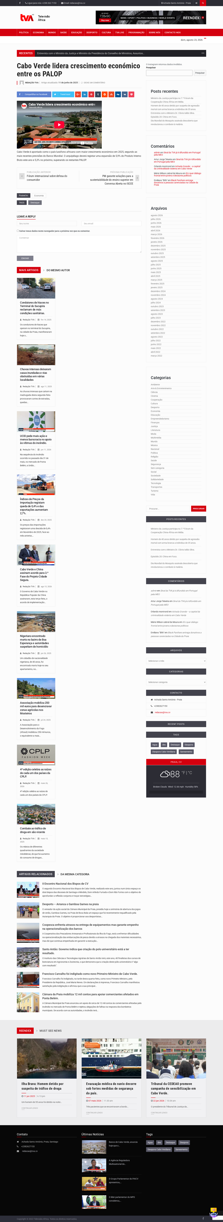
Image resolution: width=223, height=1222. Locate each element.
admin (157, 152)
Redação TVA (32, 82)
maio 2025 (156, 272)
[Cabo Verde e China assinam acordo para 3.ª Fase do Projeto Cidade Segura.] (36, 555)
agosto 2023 (157, 314)
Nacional (155, 449)
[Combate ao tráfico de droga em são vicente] (36, 814)
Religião (154, 456)
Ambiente (155, 384)
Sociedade (155, 475)
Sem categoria (157, 468)
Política (24, 32)
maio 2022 (156, 348)
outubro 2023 (157, 306)
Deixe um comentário (94, 82)
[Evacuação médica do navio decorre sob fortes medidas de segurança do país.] (111, 1058)
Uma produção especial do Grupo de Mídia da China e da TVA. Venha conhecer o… (81, 53)
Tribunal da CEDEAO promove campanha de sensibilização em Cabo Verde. (173, 1088)
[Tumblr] (98, 94)
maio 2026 (156, 227)
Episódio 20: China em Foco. (164, 117)
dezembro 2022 (158, 321)
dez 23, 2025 (46, 520)
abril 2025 (155, 276)
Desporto (91, 32)
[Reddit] (105, 94)
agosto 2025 (157, 261)
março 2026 (156, 234)
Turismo (154, 491)
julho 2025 (156, 264)
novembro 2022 (158, 325)
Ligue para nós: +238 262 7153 (41, 3)
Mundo (52, 32)
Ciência (154, 392)
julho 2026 (156, 219)
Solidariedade (157, 479)
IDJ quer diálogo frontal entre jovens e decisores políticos (177, 174)
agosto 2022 (157, 337)
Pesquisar (151, 67)
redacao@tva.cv (162, 712)
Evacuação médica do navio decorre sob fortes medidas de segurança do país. (111, 1088)
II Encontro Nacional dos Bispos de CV (65, 883)
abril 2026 (155, 230)
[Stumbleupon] (111, 94)
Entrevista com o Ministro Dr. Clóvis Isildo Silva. (173, 113)
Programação (136, 32)
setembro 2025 (158, 257)
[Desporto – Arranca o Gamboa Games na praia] (28, 910)
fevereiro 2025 (157, 283)
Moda (153, 434)
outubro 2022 (157, 329)
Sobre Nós (154, 32)
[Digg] (118, 94)
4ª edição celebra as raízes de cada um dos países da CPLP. (35, 773)
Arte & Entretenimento (161, 388)
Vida (153, 494)
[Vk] (125, 94)
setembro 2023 (158, 310)
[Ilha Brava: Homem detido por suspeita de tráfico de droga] (47, 1058)
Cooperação (156, 400)
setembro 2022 (158, 333)
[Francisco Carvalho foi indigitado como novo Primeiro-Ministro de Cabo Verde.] (28, 980)
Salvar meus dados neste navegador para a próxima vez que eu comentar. (54, 231)
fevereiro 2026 (157, 238)
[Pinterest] (91, 94)
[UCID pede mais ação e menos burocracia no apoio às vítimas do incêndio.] (36, 421)
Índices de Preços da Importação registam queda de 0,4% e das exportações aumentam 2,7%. (34, 506)
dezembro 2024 (158, 291)
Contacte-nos (173, 32)
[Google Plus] (78, 94)
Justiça (154, 426)
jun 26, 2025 (46, 653)
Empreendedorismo (160, 419)
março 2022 (156, 356)
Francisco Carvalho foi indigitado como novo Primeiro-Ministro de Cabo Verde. (90, 973)
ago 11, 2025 (46, 386)
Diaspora (189, 744)
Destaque (34, 202)
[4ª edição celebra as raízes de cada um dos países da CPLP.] (36, 755)
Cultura (106, 32)
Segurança (156, 464)
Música (154, 445)
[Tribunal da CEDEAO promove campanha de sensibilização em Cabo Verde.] (176, 1058)
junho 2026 (156, 223)
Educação (76, 32)
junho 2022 (156, 344)
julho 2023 (156, 318)
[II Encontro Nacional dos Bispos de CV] (28, 890)
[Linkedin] (85, 94)
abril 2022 (155, 352)
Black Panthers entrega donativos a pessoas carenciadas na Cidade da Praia (176, 182)
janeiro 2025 (156, 287)
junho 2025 (156, 268)
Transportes (156, 487)
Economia (38, 32)
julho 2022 (156, 340)
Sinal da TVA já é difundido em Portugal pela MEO (177, 153)
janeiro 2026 (156, 242)
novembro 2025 (158, 249)
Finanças (155, 422)
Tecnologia (156, 483)
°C (190, 772)
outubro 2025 (157, 253)
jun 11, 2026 (46, 449)
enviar (25, 258)
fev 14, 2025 (46, 320)
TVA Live (119, 32)
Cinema (154, 396)
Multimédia (156, 437)
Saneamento (186, 751)
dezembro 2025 (158, 245)
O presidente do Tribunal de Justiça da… (169, 1106)
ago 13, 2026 (46, 586)
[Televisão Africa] (40, 17)
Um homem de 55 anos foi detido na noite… (42, 1102)
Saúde (63, 32)
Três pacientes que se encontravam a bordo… (107, 1106)
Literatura (155, 430)
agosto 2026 (157, 215)
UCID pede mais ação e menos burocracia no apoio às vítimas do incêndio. (36, 439)
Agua (154, 744)
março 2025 (156, 280)
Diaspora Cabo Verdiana (163, 751)
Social (153, 472)
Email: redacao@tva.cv (74, 3)
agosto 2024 (157, 299)
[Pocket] (131, 94)
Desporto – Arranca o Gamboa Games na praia (70, 904)
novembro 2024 (158, 295)
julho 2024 (156, 302)
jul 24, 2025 (46, 720)
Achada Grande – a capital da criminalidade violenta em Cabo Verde (177, 167)
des (164, 744)
